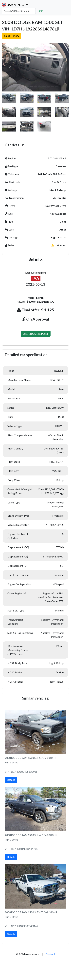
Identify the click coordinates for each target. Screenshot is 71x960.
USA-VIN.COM (17, 5)
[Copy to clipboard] (57, 28)
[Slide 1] (14, 86)
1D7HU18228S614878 (33, 28)
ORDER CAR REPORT (35, 333)
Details (11, 779)
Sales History (11, 35)
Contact (50, 954)
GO (41, 11)
